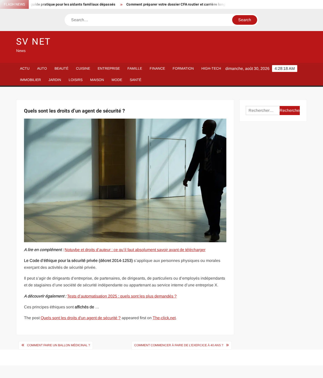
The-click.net (164, 318)
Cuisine (83, 68)
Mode (117, 80)
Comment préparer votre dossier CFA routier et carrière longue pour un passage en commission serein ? (202, 4)
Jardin (54, 80)
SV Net (33, 41)
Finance (157, 68)
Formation (183, 68)
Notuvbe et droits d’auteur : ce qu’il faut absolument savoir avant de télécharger (135, 250)
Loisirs (76, 80)
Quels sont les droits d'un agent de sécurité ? (81, 318)
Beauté (61, 68)
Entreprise (109, 68)
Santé (135, 80)
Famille (134, 68)
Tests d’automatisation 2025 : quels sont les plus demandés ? (122, 296)
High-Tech (211, 68)
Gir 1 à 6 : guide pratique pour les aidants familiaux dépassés (55, 4)
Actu (25, 68)
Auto (42, 68)
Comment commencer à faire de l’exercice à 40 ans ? (178, 345)
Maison (97, 80)
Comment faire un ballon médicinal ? (58, 345)
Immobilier (30, 80)
